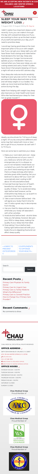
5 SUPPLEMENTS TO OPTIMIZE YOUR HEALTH (26, 248)
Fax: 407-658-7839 (7, 359)
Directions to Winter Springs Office (15, 364)
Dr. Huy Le (30, 26)
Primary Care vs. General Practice (16, 295)
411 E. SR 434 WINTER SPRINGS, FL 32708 (14, 354)
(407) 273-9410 (6, 356)
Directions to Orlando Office (13, 361)
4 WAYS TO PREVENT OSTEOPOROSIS (9, 250)
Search (6, 266)
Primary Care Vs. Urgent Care (14, 287)
